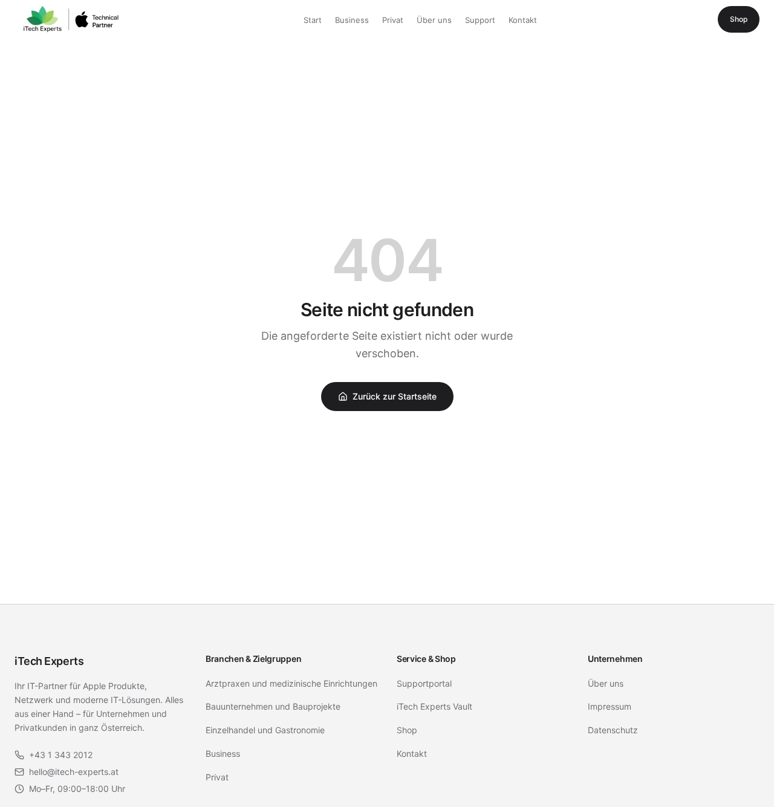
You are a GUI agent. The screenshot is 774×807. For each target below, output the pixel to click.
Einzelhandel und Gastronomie (265, 730)
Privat (392, 20)
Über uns (434, 20)
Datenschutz (613, 730)
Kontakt (523, 20)
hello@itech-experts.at (74, 771)
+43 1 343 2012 (61, 755)
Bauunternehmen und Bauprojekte (273, 706)
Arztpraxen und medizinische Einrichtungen (291, 683)
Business (352, 20)
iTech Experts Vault (434, 706)
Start (313, 20)
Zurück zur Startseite (395, 396)
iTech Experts (49, 661)
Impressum (609, 706)
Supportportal (424, 683)
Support (480, 20)
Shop (738, 19)
